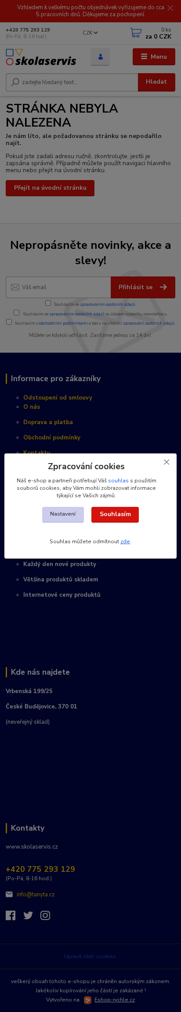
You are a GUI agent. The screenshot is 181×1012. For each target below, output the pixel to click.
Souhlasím (115, 514)
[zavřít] (166, 462)
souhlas (118, 480)
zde (125, 541)
